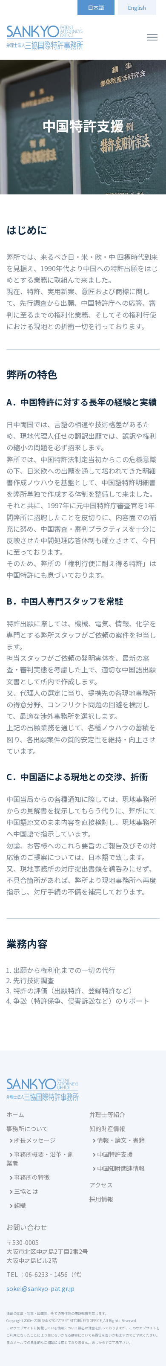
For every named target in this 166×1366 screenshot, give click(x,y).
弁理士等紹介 (107, 1114)
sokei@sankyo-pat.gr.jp (40, 1288)
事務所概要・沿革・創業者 (40, 1158)
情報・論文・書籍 (120, 1140)
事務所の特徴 (31, 1177)
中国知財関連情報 (120, 1168)
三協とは (25, 1191)
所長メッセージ (34, 1140)
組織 (19, 1205)
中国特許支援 (114, 1154)
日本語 (96, 7)
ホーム (15, 1114)
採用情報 (101, 1199)
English (137, 7)
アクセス (101, 1185)
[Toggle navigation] (152, 37)
